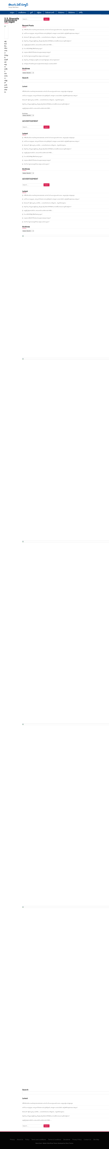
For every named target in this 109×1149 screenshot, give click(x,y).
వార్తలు (12, 12)
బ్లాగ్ (31, 12)
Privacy (12, 1139)
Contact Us (87, 1139)
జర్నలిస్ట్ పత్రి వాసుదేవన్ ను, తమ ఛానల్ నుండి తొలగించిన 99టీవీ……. (38, 44)
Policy (27, 1139)
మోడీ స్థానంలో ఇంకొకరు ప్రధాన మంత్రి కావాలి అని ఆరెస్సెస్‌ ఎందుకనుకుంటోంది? (40, 63)
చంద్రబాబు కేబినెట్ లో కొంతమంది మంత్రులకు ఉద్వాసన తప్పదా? (37, 52)
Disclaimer (66, 1139)
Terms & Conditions (54, 1139)
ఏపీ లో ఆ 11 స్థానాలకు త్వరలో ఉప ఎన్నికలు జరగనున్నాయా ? (36, 56)
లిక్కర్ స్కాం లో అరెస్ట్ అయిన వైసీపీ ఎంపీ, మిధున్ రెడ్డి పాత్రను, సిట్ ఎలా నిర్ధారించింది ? (42, 59)
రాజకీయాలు (22, 12)
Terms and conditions (38, 1139)
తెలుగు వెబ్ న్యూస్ (18, 4)
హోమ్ (81, 12)
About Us (20, 1139)
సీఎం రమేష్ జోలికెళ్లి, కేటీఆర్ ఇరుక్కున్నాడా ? (33, 48)
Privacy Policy (77, 1139)
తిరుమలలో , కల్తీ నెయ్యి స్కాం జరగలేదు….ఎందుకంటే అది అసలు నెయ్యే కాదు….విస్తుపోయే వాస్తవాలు (45, 37)
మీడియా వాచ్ (49, 12)
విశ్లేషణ (39, 12)
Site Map (96, 1139)
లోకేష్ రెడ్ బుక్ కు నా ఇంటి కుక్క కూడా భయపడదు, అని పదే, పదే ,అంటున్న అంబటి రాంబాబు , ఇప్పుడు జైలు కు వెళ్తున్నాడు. (49, 29)
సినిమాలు (61, 12)
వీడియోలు (71, 12)
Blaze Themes (69, 1143)
